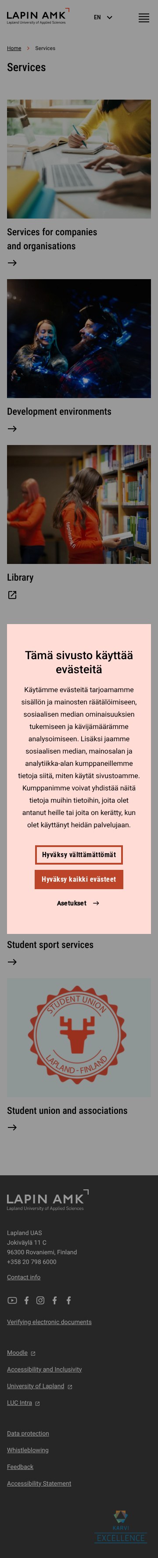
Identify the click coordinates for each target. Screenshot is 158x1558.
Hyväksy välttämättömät (79, 855)
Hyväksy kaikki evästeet (79, 879)
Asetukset (72, 903)
